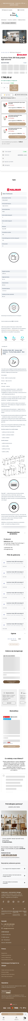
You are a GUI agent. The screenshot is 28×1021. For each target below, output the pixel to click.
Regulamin (17, 995)
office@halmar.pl (8, 549)
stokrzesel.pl (3, 19)
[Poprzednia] (1, 4)
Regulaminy (4, 953)
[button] (14, 533)
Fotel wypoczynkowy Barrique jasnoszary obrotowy (15, 116)
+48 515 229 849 (9, 855)
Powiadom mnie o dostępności (11, 681)
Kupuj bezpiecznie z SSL (7, 959)
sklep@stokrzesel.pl (8, 928)
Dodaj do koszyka (14, 87)
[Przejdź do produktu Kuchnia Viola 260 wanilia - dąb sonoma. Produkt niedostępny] (11, 666)
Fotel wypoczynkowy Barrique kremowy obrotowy (15, 129)
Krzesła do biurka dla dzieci (8, 974)
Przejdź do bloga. (7, 842)
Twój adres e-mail (6, 991)
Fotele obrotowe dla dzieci (7, 970)
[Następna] (26, 4)
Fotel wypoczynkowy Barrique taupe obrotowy (16, 103)
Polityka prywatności (6, 955)
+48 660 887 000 (8, 547)
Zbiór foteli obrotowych (6, 976)
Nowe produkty (5, 972)
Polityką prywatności (10, 997)
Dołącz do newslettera (8, 993)
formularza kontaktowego (12, 330)
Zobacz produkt (11, 746)
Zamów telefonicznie (22, 94)
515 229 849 (21, 10)
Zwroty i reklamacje (6, 957)
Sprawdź (9, 703)
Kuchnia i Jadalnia (12, 19)
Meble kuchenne (21, 19)
